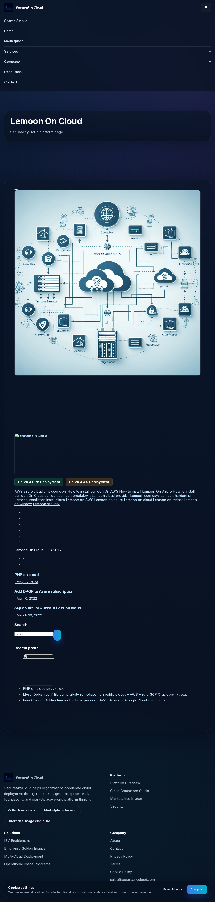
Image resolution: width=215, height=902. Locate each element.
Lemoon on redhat (168, 500)
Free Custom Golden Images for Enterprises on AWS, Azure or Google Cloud (85, 700)
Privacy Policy (121, 856)
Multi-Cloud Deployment (23, 856)
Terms (115, 864)
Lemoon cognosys (145, 495)
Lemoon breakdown (75, 495)
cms (47, 491)
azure (28, 491)
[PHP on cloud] (112, 670)
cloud (38, 491)
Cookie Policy (121, 872)
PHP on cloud (34, 688)
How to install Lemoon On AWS (93, 491)
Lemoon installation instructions (39, 500)
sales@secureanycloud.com (132, 879)
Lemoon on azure (108, 500)
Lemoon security (46, 504)
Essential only (172, 889)
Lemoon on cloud (138, 500)
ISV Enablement (17, 841)
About (115, 841)
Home (9, 31)
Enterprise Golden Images (24, 848)
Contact (10, 82)
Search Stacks (15, 21)
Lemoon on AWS (79, 500)
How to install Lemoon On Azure (145, 491)
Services (11, 51)
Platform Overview (125, 783)
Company (12, 61)
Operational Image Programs (27, 864)
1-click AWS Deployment (89, 482)
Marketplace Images (126, 798)
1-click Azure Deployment (39, 482)
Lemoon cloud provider (110, 495)
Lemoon (51, 495)
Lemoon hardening (176, 495)
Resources (13, 72)
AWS (18, 491)
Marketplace (14, 41)
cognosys (59, 491)
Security (116, 806)
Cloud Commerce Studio (129, 791)
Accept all (197, 889)
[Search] (57, 635)
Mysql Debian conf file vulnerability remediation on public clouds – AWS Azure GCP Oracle (95, 694)
